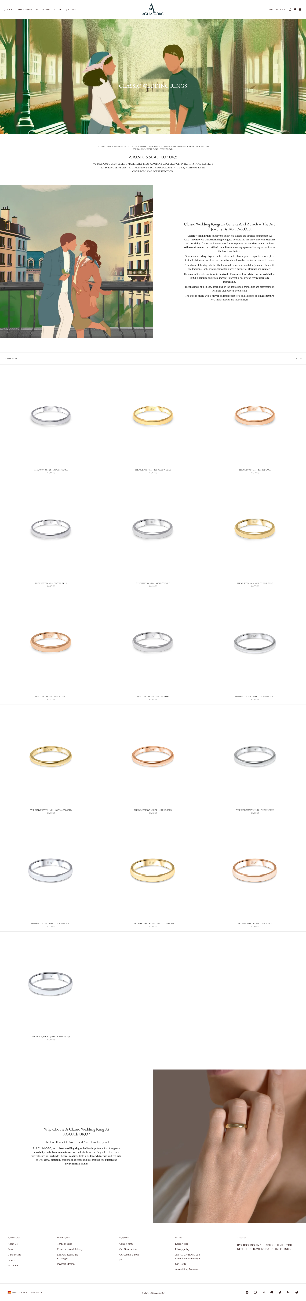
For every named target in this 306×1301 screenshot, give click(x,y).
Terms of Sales (64, 1243)
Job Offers (13, 1265)
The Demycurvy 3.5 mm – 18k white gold (51, 924)
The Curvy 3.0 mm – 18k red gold (255, 470)
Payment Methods (66, 1264)
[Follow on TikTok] (280, 1292)
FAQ (121, 1260)
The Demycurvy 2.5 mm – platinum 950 (255, 810)
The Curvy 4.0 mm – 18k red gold (51, 697)
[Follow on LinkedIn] (288, 1292)
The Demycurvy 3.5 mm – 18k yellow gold (153, 924)
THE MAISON (25, 9)
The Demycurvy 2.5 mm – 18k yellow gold (51, 810)
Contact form (126, 1243)
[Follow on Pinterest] (263, 1292)
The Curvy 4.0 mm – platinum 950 (153, 697)
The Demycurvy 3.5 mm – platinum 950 (51, 1037)
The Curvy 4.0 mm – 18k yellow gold (255, 584)
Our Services (14, 1254)
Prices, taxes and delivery (70, 1249)
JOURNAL (71, 9)
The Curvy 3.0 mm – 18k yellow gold (153, 470)
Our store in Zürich (129, 1254)
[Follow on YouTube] (271, 1292)
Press (10, 1249)
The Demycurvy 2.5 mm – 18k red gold (153, 810)
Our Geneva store (128, 1249)
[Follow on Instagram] (255, 1292)
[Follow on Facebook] (247, 1292)
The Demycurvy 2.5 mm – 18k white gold (255, 697)
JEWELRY (9, 9)
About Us (13, 1243)
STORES (58, 9)
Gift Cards (180, 1264)
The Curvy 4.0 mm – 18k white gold (153, 584)
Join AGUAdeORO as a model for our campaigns (187, 1256)
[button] (270, 9)
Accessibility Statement (187, 1269)
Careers (11, 1260)
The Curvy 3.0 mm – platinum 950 (51, 584)
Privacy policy (182, 1249)
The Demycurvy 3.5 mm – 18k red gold (255, 924)
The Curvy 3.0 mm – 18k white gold (51, 470)
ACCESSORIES (43, 9)
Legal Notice (181, 1243)
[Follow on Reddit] (296, 1292)
